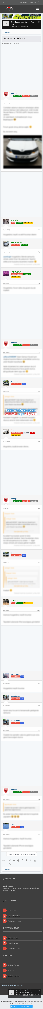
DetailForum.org (14, 976)
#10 (38, 610)
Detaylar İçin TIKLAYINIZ (20, 27)
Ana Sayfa (11, 911)
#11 (39, 683)
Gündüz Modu (8, 986)
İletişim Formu (13, 965)
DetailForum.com (14, 921)
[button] (37, 9)
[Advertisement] (21, 67)
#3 (39, 252)
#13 (39, 730)
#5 (39, 352)
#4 (39, 283)
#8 (39, 508)
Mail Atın (10, 971)
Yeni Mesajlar (12, 943)
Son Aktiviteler (13, 938)
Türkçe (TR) (19, 986)
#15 (39, 834)
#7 (39, 442)
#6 (39, 391)
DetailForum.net (13, 949)
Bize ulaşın (5, 990)
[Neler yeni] (39, 2)
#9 (39, 562)
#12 (38, 705)
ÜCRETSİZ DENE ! (27, 996)
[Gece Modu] (3, 2)
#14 (39, 799)
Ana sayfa (5, 992)
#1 (39, 103)
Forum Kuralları (13, 916)
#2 (39, 230)
